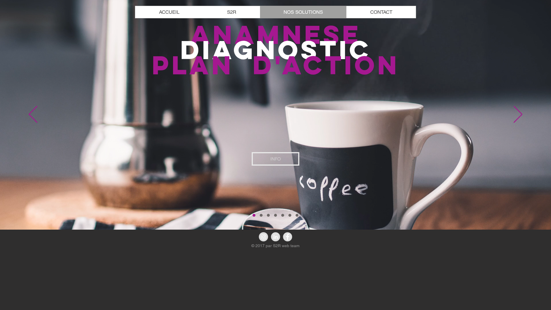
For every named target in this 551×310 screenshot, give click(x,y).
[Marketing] (261, 215)
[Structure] (268, 215)
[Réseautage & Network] (297, 215)
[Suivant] (518, 115)
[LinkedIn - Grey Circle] (275, 236)
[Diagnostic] (254, 215)
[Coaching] (275, 215)
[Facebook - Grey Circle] (287, 236)
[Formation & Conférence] (289, 215)
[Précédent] (33, 115)
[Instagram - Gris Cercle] (263, 236)
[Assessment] (282, 215)
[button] (275, 159)
